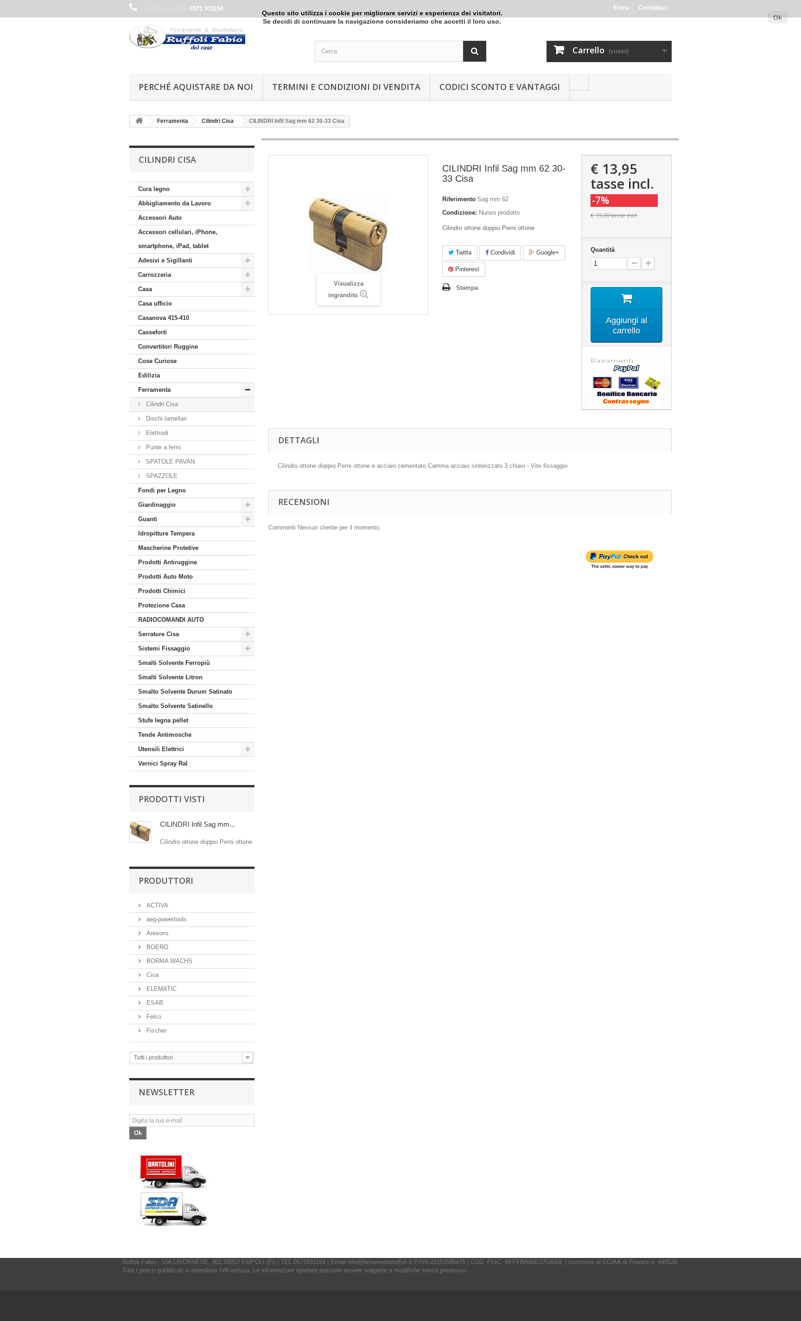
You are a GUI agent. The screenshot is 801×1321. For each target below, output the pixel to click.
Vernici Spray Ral (163, 763)
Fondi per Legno (162, 490)
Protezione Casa (161, 605)
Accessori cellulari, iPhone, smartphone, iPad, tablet (177, 239)
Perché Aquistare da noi (196, 86)
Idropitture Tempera (166, 533)
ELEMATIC (161, 988)
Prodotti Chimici (161, 590)
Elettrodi (156, 432)
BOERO (156, 947)
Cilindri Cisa (161, 404)
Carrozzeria (154, 274)
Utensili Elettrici (161, 749)
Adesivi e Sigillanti (165, 260)
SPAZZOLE (161, 475)
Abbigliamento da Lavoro (174, 203)
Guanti (147, 519)
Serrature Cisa (158, 634)
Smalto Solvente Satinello (175, 705)
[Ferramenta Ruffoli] (215, 39)
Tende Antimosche (164, 734)
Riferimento (459, 199)
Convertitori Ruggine (168, 346)
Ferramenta (154, 389)
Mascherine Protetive (168, 547)
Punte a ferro (162, 447)
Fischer (155, 1030)
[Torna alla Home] (139, 121)
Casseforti (152, 332)
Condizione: (459, 212)
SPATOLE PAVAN (169, 461)
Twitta (462, 252)
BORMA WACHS (168, 960)
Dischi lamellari (165, 418)
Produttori (166, 880)
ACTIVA (156, 905)
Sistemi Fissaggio (164, 648)
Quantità (603, 249)
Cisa (152, 974)
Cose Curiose (157, 360)
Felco (153, 1016)
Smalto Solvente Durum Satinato (185, 691)
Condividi (502, 252)
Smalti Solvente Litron (170, 677)
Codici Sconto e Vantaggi (499, 86)
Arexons (157, 933)
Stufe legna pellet (163, 720)
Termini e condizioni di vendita (346, 86)
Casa (145, 289)
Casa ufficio (155, 303)
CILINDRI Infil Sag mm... (197, 824)
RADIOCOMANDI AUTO (171, 619)
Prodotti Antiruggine (167, 562)
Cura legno (154, 188)
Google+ (546, 252)
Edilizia (149, 375)
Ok (777, 17)
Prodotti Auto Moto (165, 576)
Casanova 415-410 (163, 317)
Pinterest (466, 269)
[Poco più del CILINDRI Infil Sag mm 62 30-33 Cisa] (140, 832)
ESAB (154, 1002)
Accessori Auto (160, 217)
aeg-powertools (166, 919)
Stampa (467, 287)
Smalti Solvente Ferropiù (174, 662)
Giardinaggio (157, 504)
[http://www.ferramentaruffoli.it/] (174, 1190)
